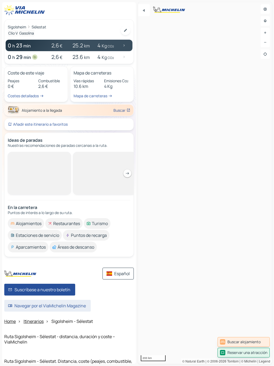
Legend (264, 361)
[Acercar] (265, 33)
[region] (205, 183)
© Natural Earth (193, 361)
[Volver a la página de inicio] (25, 10)
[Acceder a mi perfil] (265, 9)
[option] (26, 156)
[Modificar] (125, 30)
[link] (244, 342)
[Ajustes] (265, 21)
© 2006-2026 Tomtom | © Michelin (232, 361)
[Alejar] (265, 42)
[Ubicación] (265, 54)
